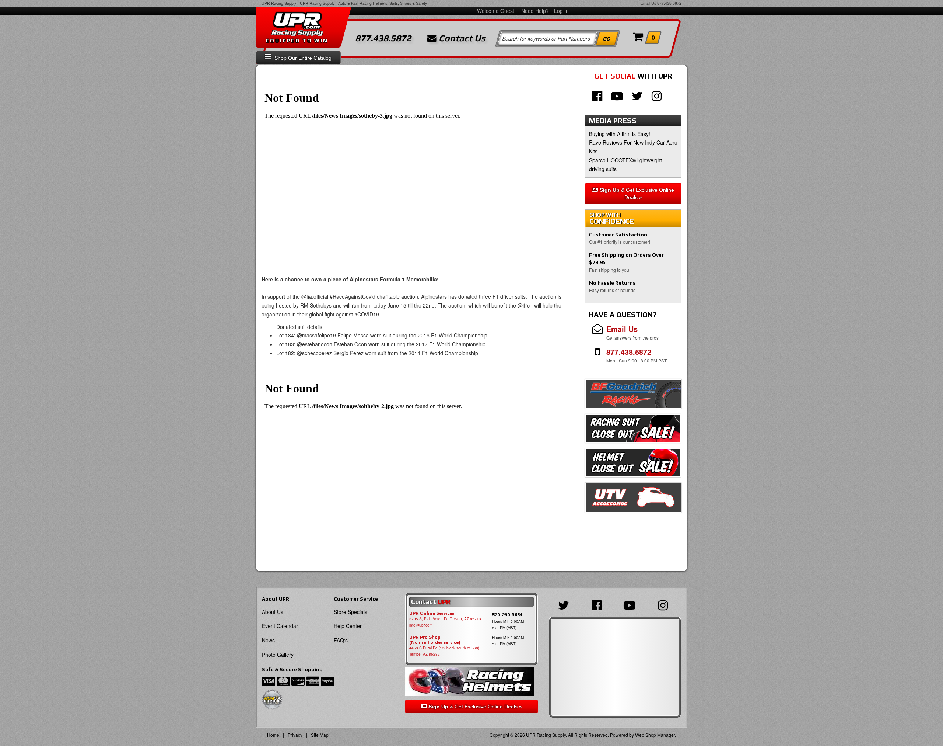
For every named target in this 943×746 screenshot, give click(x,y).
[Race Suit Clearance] (633, 430)
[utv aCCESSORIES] (633, 499)
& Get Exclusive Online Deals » (637, 193)
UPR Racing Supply (279, 3)
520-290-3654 (507, 614)
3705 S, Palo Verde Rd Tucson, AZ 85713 (445, 618)
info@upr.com (420, 625)
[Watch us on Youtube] (617, 95)
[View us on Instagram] (657, 95)
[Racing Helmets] (471, 681)
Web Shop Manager (655, 735)
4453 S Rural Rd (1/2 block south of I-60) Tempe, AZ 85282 (444, 651)
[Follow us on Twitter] (637, 95)
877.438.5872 (669, 3)
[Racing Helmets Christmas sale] (633, 465)
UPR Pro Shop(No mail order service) (434, 640)
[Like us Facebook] (597, 95)
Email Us (648, 3)
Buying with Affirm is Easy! (619, 134)
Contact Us (461, 38)
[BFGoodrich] (633, 395)
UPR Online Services (431, 613)
